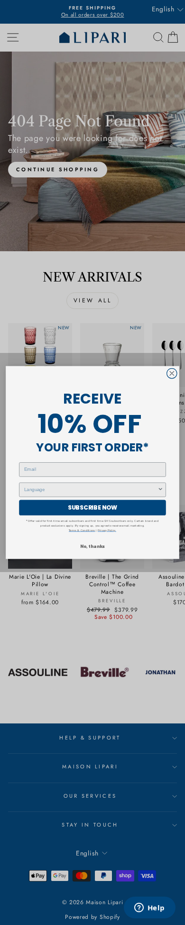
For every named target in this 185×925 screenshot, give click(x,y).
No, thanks (92, 546)
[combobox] (91, 489)
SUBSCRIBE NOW (92, 507)
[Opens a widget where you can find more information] (149, 908)
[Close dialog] (172, 374)
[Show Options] (160, 489)
